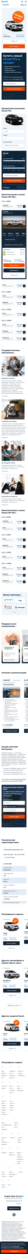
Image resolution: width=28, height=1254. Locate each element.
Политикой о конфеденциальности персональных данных (12, 1247)
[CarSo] (5, 1)
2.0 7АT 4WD (20, 854)
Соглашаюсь (14, 1251)
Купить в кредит (14, 46)
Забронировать (14, 270)
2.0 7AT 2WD (9, 854)
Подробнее (5, 396)
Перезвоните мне (14, 1208)
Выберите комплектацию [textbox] (12, 145)
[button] (11, 612)
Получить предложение (14, 89)
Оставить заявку (14, 816)
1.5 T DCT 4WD (9, 857)
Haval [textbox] (6, 131)
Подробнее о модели (11, 731)
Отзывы (18, 1203)
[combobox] (14, 131)
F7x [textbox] (6, 138)
